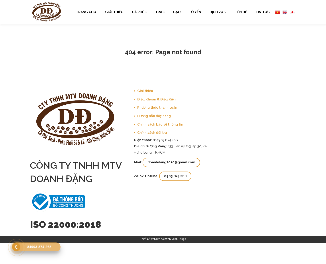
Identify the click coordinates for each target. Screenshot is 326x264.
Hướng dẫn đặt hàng (154, 116)
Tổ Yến (195, 12)
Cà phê (138, 12)
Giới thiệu (114, 12)
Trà (158, 12)
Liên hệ (240, 12)
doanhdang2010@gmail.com (171, 162)
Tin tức (262, 12)
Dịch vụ (216, 12)
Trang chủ (86, 12)
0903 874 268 (175, 176)
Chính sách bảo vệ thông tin (160, 124)
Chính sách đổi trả (152, 133)
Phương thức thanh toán (157, 108)
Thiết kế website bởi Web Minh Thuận (163, 239)
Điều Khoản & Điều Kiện (156, 99)
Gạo (177, 12)
